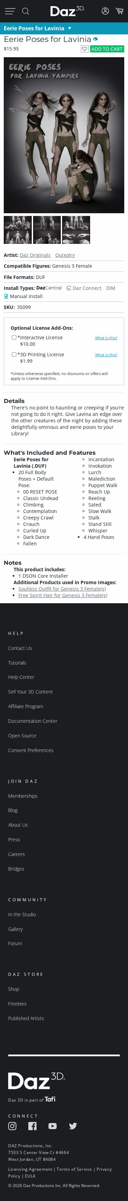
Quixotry (65, 255)
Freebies (17, 1003)
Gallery (15, 929)
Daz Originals (35, 255)
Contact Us (20, 648)
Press (14, 839)
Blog (12, 810)
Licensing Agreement (30, 1169)
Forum (15, 943)
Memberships (23, 796)
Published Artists (26, 1018)
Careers (16, 854)
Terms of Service (74, 1169)
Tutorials (17, 662)
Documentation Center (32, 721)
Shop (13, 989)
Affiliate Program (25, 706)
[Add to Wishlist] (85, 48)
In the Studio (22, 914)
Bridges (16, 868)
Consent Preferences (31, 750)
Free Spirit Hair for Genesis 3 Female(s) (62, 595)
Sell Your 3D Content (30, 691)
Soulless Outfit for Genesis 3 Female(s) (62, 589)
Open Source (22, 735)
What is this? (106, 338)
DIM (110, 288)
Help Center (21, 677)
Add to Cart (107, 49)
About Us (18, 825)
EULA (30, 1176)
